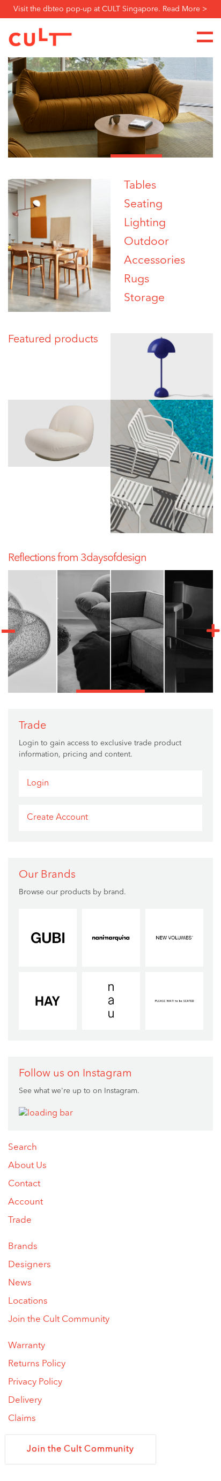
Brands (23, 1246)
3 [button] (136, 156)
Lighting (145, 223)
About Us (27, 1165)
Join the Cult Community (58, 1319)
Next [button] (213, 631)
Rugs (136, 279)
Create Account (57, 817)
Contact (24, 1183)
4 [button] (187, 156)
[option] (110, 104)
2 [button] (85, 156)
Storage (144, 298)
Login (38, 783)
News (20, 1283)
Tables (140, 185)
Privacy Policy (35, 1382)
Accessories (154, 260)
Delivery (25, 1400)
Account (25, 1202)
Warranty (26, 1345)
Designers (29, 1264)
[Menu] (205, 37)
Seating (143, 204)
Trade (20, 1220)
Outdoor (146, 242)
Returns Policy (36, 1363)
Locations (28, 1301)
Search (22, 1147)
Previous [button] (8, 631)
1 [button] (34, 156)
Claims (22, 1418)
